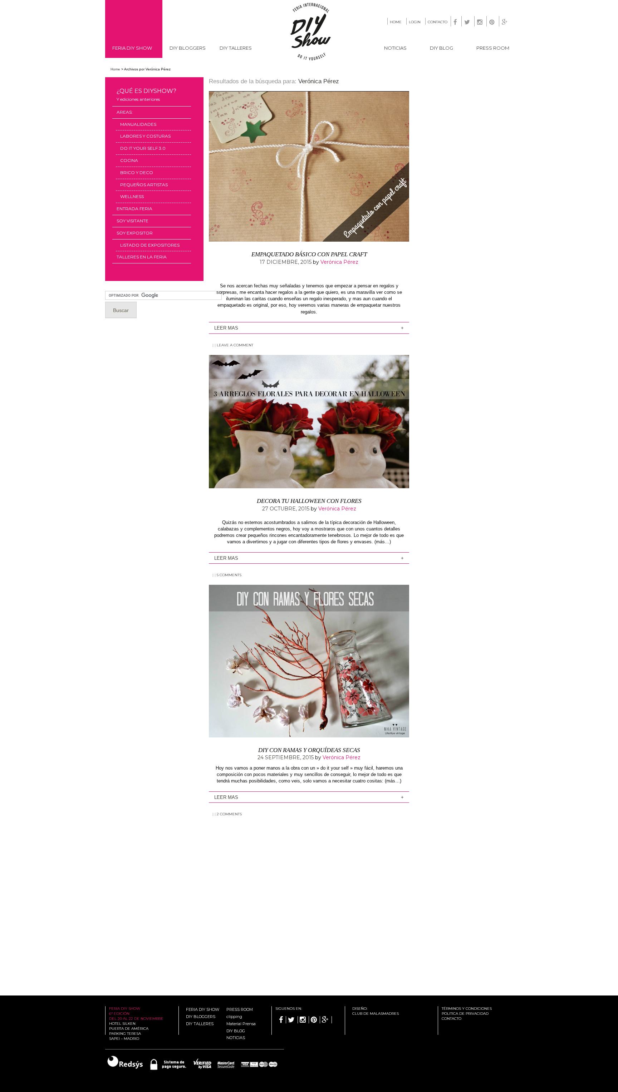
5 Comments (229, 575)
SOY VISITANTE (132, 220)
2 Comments (229, 814)
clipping (234, 1016)
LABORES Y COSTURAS (145, 136)
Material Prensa (241, 1023)
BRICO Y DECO (136, 172)
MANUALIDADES (138, 124)
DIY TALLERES (236, 48)
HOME (396, 22)
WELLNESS (132, 196)
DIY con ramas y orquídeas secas (309, 750)
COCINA (129, 160)
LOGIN (415, 22)
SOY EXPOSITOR (135, 233)
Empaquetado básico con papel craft (309, 254)
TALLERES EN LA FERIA (142, 257)
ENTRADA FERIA (134, 208)
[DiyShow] (311, 59)
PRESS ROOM (492, 48)
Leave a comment (235, 345)
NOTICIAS (395, 48)
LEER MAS (226, 328)
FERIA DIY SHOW (132, 48)
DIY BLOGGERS (188, 48)
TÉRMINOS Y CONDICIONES (467, 1008)
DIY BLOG (441, 48)
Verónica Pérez (318, 81)
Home (115, 69)
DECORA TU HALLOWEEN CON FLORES (309, 501)
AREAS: (125, 112)
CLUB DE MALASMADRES (375, 1013)
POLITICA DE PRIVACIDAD (465, 1013)
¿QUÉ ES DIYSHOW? (146, 95)
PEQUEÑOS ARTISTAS (144, 184)
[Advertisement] (309, 881)
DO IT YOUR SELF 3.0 (143, 148)
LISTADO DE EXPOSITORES (150, 245)
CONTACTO (437, 22)
